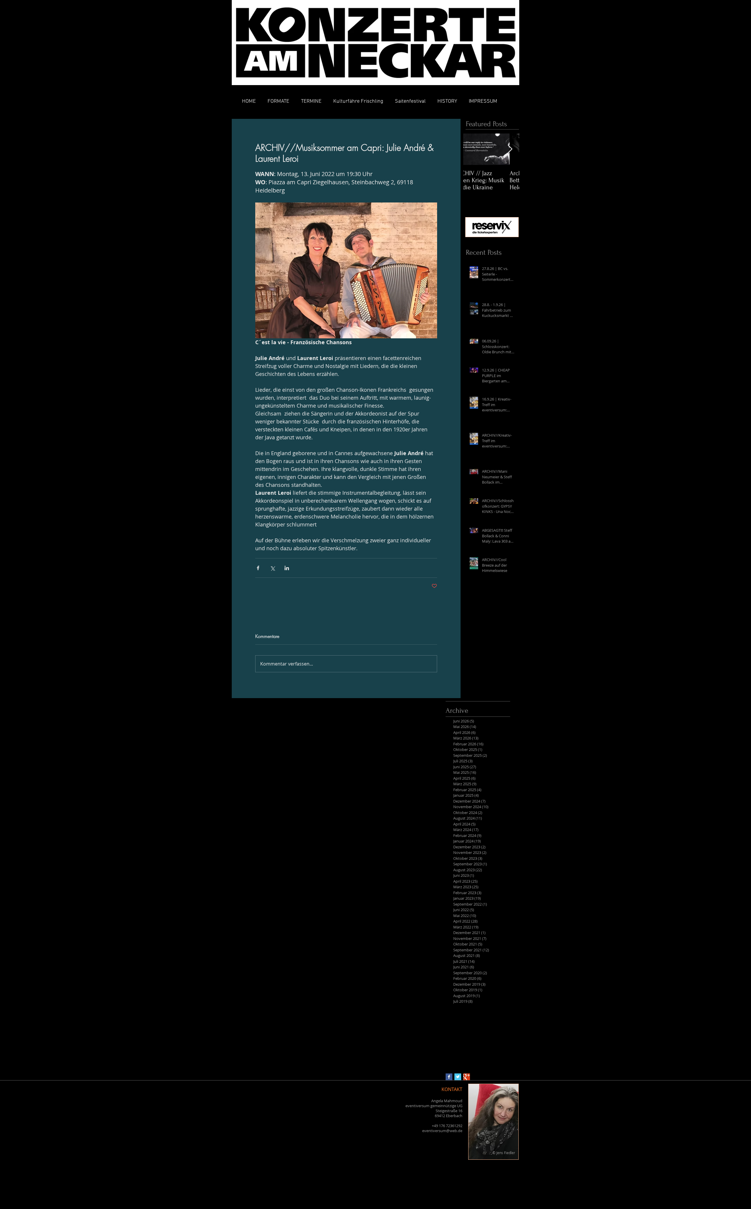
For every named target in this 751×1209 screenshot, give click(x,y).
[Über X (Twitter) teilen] (272, 568)
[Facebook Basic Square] (449, 1076)
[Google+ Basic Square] (466, 1076)
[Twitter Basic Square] (457, 1076)
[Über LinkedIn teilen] (287, 568)
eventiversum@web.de (442, 1130)
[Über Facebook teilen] (258, 568)
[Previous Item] (472, 149)
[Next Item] (509, 149)
